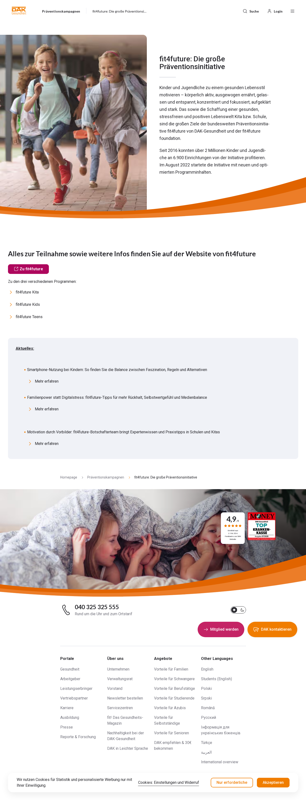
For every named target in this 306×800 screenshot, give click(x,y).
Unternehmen (118, 669)
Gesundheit (69, 669)
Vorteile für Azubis (170, 708)
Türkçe (206, 742)
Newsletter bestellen (125, 698)
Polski (206, 688)
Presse (66, 727)
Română (208, 708)
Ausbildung (69, 717)
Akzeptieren (273, 782)
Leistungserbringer (76, 688)
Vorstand (114, 688)
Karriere (67, 708)
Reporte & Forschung (78, 737)
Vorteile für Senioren (171, 733)
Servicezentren (120, 708)
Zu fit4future (31, 269)
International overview (219, 762)
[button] (19, 10)
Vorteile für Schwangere (174, 679)
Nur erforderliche (231, 782)
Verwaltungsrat (120, 679)
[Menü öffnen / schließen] (292, 10)
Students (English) (216, 679)
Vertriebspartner (74, 698)
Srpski (206, 698)
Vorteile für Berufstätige (174, 688)
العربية (206, 752)
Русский (208, 717)
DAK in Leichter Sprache (127, 748)
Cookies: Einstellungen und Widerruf (168, 782)
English (207, 669)
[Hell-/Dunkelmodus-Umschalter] (238, 610)
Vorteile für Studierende (174, 698)
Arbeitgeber (70, 679)
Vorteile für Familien (171, 669)
